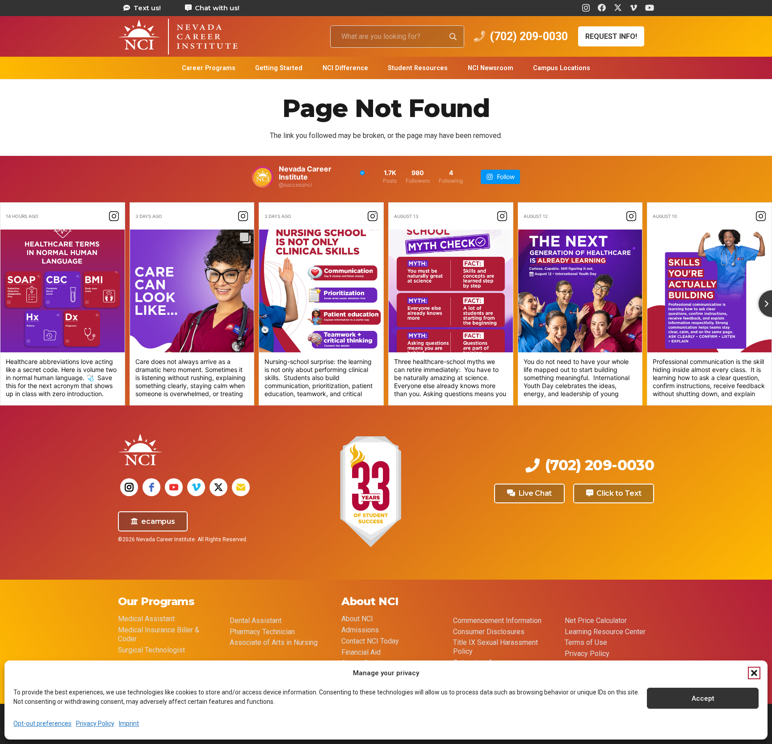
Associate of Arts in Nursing (274, 642)
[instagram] (129, 487)
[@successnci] (263, 177)
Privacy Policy (95, 723)
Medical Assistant (146, 618)
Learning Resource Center (605, 631)
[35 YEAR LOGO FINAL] (370, 492)
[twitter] (218, 487)
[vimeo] (196, 487)
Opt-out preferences (42, 723)
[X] (618, 8)
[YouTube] (649, 8)
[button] (754, 673)
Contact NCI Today (370, 641)
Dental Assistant (255, 620)
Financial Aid (361, 652)
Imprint (129, 723)
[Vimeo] (633, 8)
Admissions (360, 630)
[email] (241, 487)
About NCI (357, 618)
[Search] (453, 36)
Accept (703, 698)
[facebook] (151, 487)
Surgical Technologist (151, 650)
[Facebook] (602, 8)
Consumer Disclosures (488, 631)
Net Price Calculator (596, 620)
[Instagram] (586, 8)
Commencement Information (497, 620)
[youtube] (174, 487)
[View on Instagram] (114, 216)
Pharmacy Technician (262, 631)
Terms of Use (586, 642)
